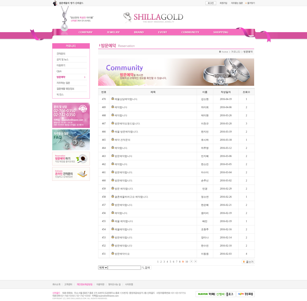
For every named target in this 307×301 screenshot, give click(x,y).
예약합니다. (121, 148)
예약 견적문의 (122, 139)
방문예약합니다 (123, 156)
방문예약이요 (122, 253)
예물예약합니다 (123, 229)
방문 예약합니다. (124, 188)
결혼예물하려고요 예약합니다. (131, 196)
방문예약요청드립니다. (127, 123)
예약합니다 (121, 107)
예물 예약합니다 (124, 221)
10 (186, 261)
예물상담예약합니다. (126, 99)
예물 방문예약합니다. (126, 131)
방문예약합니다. (124, 172)
